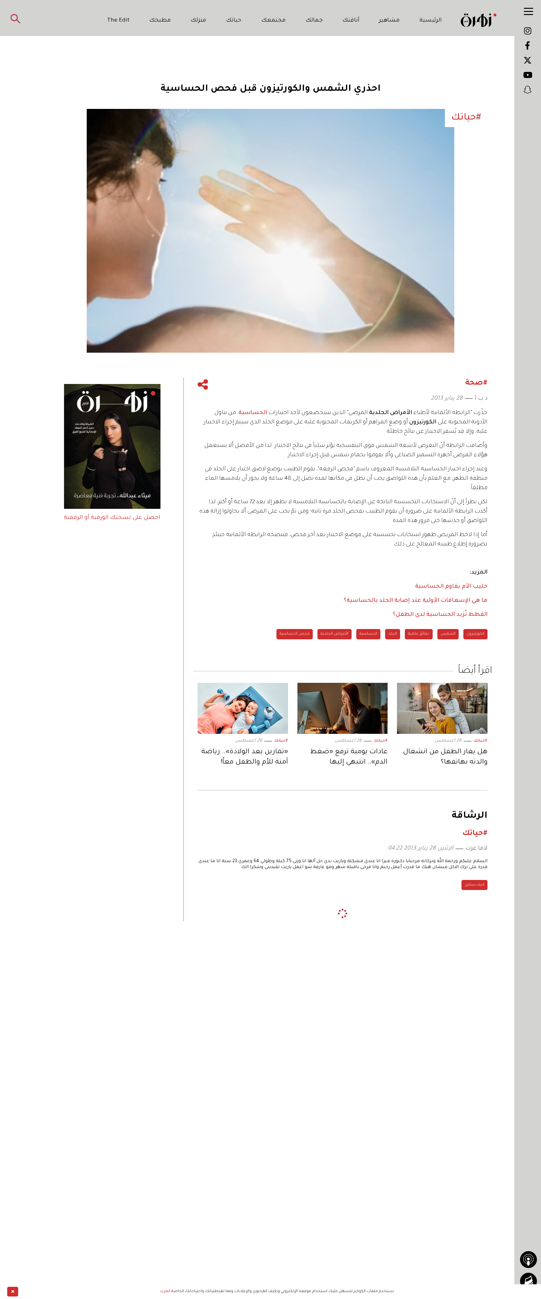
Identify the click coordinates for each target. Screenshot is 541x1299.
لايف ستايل (474, 885)
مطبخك (160, 21)
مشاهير (389, 21)
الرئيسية (431, 21)
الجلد (392, 634)
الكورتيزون (475, 634)
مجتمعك (273, 21)
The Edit (118, 21)
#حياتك (480, 741)
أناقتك (351, 21)
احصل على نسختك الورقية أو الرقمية (112, 518)
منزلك (198, 21)
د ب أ (481, 399)
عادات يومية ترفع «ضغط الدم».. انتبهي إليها (349, 758)
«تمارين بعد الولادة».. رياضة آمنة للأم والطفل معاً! (244, 758)
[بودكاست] (528, 1259)
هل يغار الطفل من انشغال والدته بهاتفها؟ (445, 758)
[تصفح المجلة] (528, 1281)
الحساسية (254, 413)
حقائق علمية (419, 634)
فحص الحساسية (295, 634)
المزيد (165, 1291)
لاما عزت (476, 849)
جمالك (314, 21)
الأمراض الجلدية (334, 634)
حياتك (233, 21)
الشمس (448, 634)
